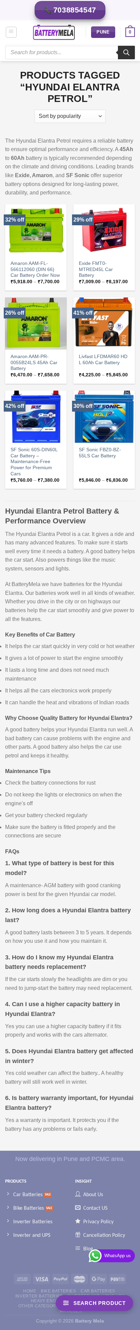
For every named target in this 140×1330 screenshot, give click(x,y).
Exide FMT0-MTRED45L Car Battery (96, 269)
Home (29, 1291)
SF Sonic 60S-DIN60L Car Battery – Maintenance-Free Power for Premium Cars (34, 461)
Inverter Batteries (39, 1296)
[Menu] (11, 32)
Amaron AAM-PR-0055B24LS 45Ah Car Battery (34, 362)
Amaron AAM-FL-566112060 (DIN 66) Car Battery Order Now (35, 269)
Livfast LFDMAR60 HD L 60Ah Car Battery (103, 359)
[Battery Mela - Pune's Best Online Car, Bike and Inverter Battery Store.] (54, 32)
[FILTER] (94, 1303)
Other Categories (40, 1306)
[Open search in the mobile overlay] (70, 52)
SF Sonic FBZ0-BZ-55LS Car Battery (100, 452)
